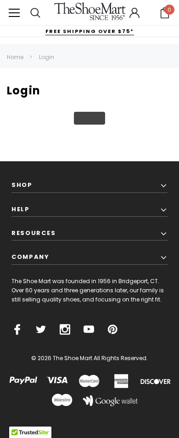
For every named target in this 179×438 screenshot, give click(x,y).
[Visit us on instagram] (65, 329)
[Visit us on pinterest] (112, 329)
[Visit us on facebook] (17, 329)
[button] (164, 12)
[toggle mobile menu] (14, 12)
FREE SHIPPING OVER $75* (89, 31)
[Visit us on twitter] (41, 329)
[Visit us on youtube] (89, 329)
